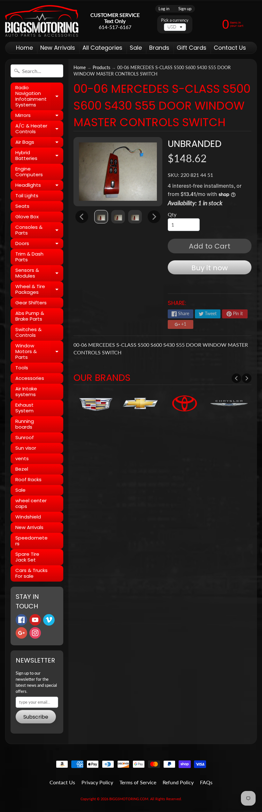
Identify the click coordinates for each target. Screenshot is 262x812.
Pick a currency (175, 20)
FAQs (206, 782)
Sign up (184, 9)
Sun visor (25, 448)
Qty (172, 214)
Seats (22, 206)
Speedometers (31, 540)
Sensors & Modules (39, 273)
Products (101, 67)
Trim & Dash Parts (29, 256)
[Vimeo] (49, 620)
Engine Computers (29, 171)
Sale (136, 48)
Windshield (28, 516)
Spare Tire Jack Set (27, 557)
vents (22, 458)
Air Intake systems (26, 391)
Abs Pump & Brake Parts (29, 316)
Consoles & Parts (39, 230)
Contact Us (230, 48)
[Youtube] (35, 620)
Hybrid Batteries (39, 155)
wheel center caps (31, 503)
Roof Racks (28, 479)
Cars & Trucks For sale (31, 573)
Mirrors (39, 116)
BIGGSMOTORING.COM (128, 799)
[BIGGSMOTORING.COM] (41, 21)
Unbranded (194, 143)
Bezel (21, 469)
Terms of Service (137, 782)
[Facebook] (21, 620)
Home (24, 48)
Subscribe (35, 717)
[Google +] (21, 633)
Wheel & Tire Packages (39, 289)
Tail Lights (26, 195)
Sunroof (24, 437)
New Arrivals (57, 48)
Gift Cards (191, 48)
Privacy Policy (97, 782)
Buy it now (209, 268)
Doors (39, 244)
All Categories (102, 48)
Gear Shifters (31, 302)
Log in (163, 9)
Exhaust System (24, 408)
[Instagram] (35, 633)
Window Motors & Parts (39, 351)
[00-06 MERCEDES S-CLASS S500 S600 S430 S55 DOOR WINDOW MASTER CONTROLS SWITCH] (101, 216)
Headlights (39, 186)
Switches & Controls (28, 332)
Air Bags (39, 143)
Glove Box (27, 216)
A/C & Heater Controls (39, 128)
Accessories (29, 378)
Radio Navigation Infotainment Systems (39, 96)
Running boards (24, 424)
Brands (159, 48)
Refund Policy (178, 782)
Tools (21, 367)
